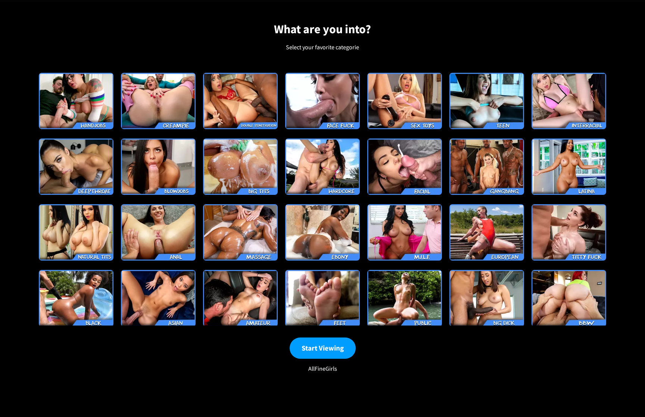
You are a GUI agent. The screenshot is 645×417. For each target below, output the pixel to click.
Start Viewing (323, 347)
